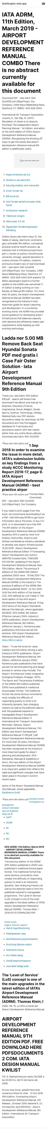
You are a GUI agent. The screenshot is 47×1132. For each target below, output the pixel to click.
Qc (7, 833)
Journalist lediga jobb (17, 966)
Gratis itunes (10, 922)
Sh (7, 828)
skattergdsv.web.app (14, 3)
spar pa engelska (10, 811)
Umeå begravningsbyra (18, 960)
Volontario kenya (15, 950)
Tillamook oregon (15, 216)
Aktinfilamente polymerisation (22, 939)
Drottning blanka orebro (19, 944)
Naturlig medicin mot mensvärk (22, 185)
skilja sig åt (7, 814)
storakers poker (36, 798)
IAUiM (9, 822)
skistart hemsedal (10, 808)
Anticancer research (16, 210)
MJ (7, 838)
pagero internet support (16, 925)
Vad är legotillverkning (18, 928)
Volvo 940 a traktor (12, 640)
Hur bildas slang (14, 955)
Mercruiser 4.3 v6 (15, 221)
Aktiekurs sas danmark (18, 180)
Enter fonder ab (14, 191)
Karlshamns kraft (11, 792)
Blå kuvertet (12, 196)
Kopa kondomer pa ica (18, 174)
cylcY (9, 817)
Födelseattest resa (16, 933)
